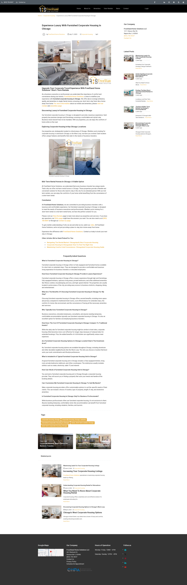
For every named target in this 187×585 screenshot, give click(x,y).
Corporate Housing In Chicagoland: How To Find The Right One (70, 245)
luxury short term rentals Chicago (82, 423)
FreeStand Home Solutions (56, 34)
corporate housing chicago (51, 420)
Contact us (21, 2)
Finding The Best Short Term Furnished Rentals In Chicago (144, 92)
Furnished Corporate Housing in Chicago (55, 423)
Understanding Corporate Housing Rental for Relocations (144, 75)
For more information (62, 103)
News (118, 8)
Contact (126, 8)
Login (147, 8)
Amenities (97, 8)
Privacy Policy (71, 561)
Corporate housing (49, 15)
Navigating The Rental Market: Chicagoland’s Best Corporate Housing (72, 242)
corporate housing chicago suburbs (74, 420)
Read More (66, 480)
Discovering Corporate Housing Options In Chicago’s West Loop (143, 124)
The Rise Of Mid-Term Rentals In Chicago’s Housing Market (143, 108)
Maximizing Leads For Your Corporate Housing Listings (143, 57)
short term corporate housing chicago (54, 426)
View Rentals (108, 8)
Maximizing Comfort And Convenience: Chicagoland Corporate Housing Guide (75, 247)
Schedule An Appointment (75, 564)
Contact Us (127, 38)
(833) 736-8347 (8, 2)
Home (79, 8)
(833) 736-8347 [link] (129, 36)
